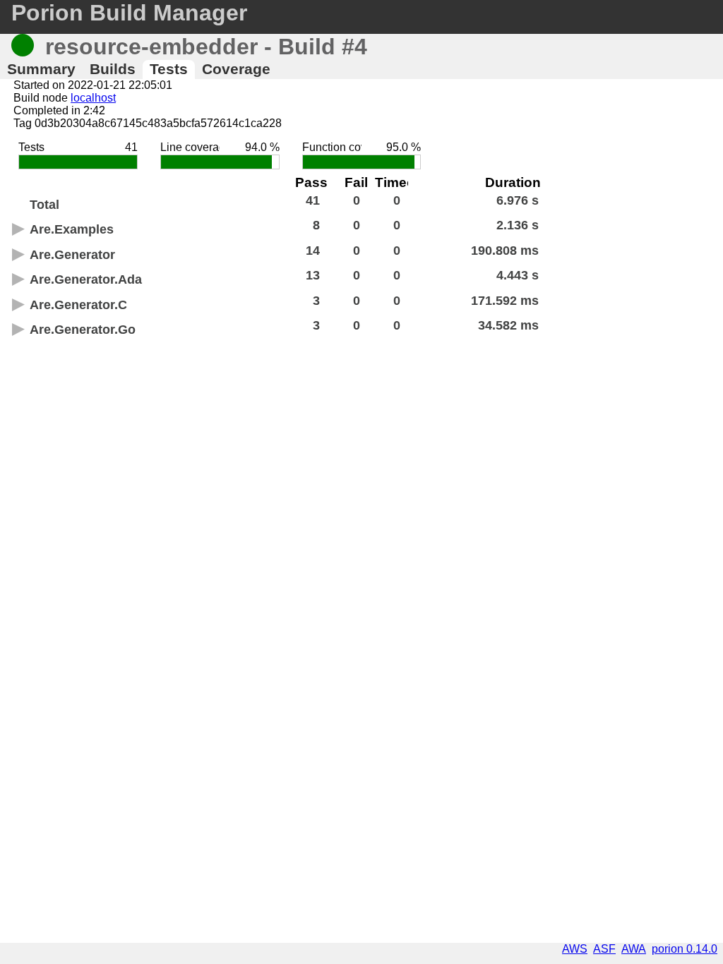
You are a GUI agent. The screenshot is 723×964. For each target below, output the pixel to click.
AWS (574, 949)
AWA (633, 949)
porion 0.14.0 (684, 949)
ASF (604, 949)
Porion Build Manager (129, 12)
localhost (93, 98)
